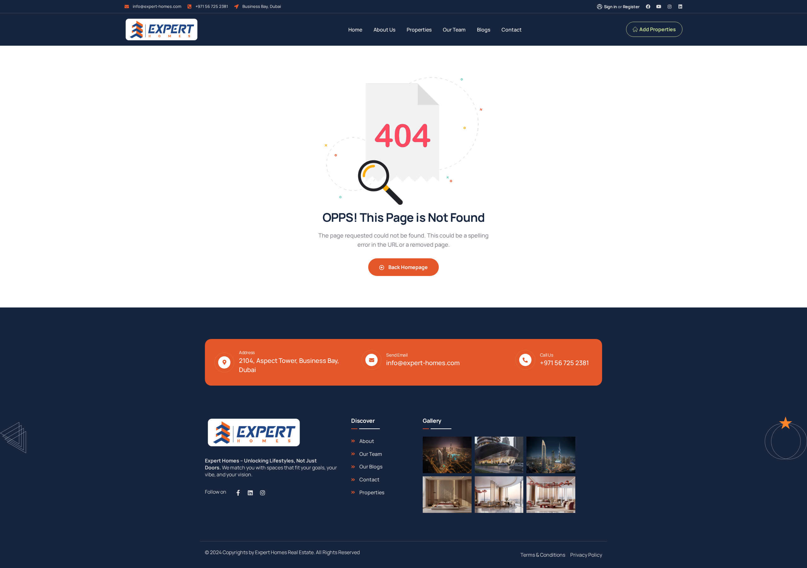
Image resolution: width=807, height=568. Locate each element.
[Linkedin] (680, 6)
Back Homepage (407, 267)
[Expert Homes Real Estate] (161, 29)
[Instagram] (669, 6)
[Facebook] (648, 6)
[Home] (253, 432)
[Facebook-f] (238, 492)
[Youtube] (659, 6)
